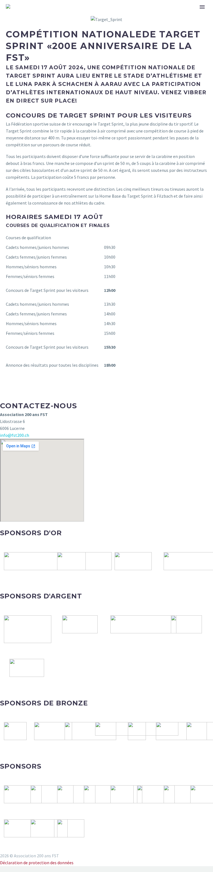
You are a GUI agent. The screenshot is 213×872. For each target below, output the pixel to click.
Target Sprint (168, 14)
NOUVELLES (91, 14)
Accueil (59, 14)
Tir (138, 14)
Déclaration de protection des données (36, 862)
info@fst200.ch (14, 435)
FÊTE (119, 14)
